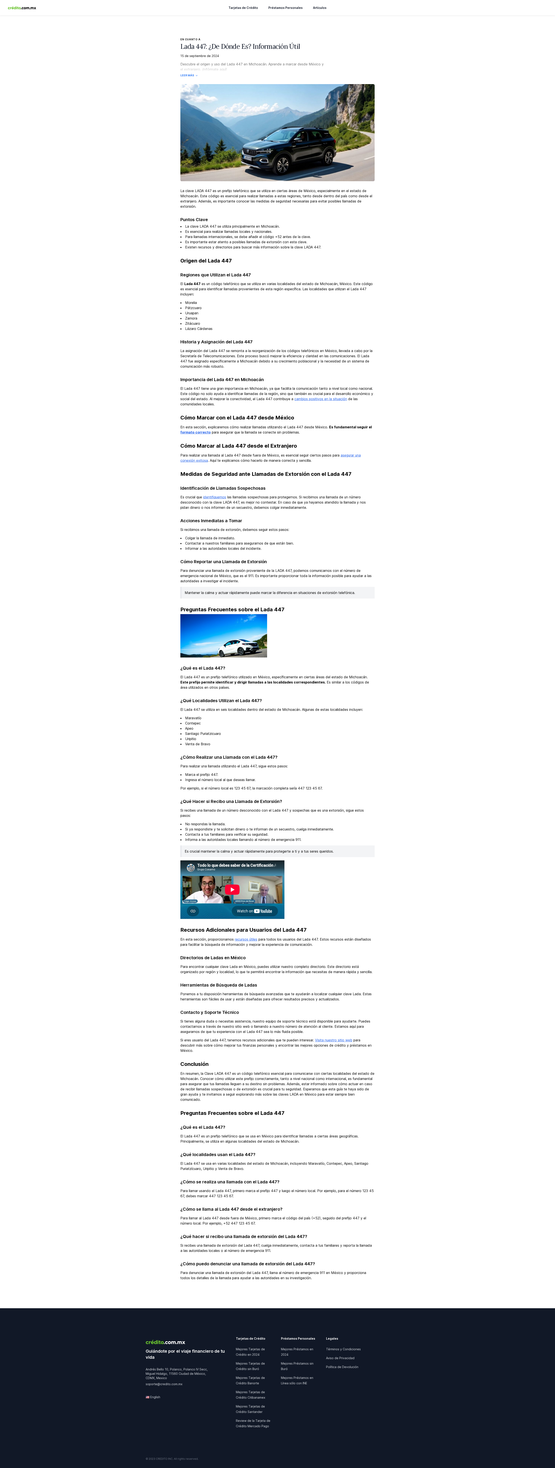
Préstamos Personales (285, 8)
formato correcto (195, 432)
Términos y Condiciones (343, 1349)
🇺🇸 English (153, 1397)
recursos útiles (246, 939)
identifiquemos (214, 497)
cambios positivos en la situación (320, 399)
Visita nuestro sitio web (333, 1040)
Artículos (319, 8)
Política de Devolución (342, 1367)
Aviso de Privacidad (340, 1358)
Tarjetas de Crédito (243, 8)
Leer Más (187, 75)
